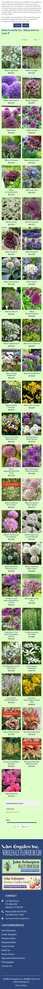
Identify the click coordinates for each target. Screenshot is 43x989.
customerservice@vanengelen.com (17, 918)
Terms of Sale (8, 946)
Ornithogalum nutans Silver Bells (11, 667)
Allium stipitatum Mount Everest (11, 567)
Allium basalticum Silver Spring (32, 504)
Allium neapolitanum (11, 343)
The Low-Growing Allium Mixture (11, 438)
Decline (25, 25)
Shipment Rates (9, 942)
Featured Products (12, 812)
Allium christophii (11, 160)
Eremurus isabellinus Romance (11, 763)
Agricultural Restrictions (13, 958)
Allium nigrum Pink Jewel (32, 599)
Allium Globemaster (11, 100)
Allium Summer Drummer (11, 406)
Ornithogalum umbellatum (31, 667)
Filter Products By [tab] (14, 803)
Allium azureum (32, 190)
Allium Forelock (11, 252)
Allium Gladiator (31, 252)
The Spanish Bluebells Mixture (11, 699)
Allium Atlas (11, 130)
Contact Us (7, 966)
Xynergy (22, 982)
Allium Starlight (32, 70)
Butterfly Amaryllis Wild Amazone (31, 763)
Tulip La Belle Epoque (11, 732)
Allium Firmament (32, 222)
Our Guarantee (9, 930)
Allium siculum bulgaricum (11, 374)
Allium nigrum (32, 282)
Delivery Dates (9, 938)
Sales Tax (6, 950)
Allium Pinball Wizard (32, 373)
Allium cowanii (11, 222)
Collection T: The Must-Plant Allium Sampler (11, 634)
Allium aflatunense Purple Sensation (32, 470)
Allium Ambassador (31, 160)
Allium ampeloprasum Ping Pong (11, 471)
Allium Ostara (31, 130)
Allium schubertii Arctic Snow (11, 504)
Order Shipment (9, 934)
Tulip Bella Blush (11, 794)
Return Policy (8, 954)
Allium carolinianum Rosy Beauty (11, 536)
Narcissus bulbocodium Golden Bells (32, 700)
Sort (35, 40)
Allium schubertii (11, 311)
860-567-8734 (19, 911)
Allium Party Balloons (31, 343)
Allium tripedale (32, 100)
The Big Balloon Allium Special (32, 438)
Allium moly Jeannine (32, 405)
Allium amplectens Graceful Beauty (32, 536)
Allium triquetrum (11, 70)
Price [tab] (8, 820)
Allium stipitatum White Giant (31, 567)
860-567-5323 (17, 914)
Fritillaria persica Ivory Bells (31, 633)
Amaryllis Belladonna (32, 732)
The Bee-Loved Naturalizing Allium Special (11, 600)
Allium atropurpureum (11, 191)
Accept (18, 25)
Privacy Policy (21, 985)
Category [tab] (10, 809)
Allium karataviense (11, 282)
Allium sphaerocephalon (32, 312)
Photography (8, 962)
